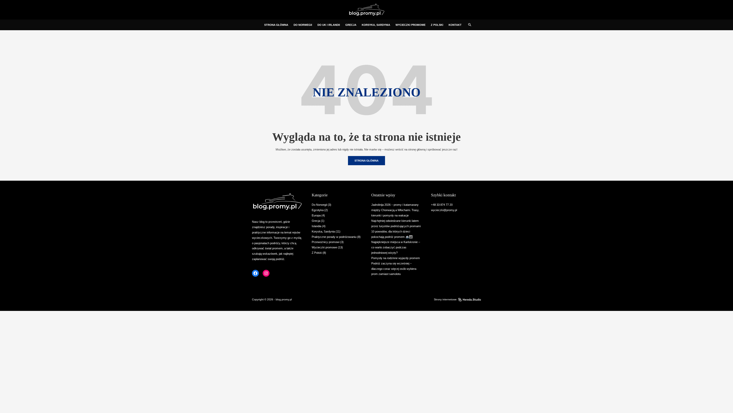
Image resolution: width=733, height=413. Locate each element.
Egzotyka (318, 210)
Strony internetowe (445, 299)
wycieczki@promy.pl (444, 210)
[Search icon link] (469, 25)
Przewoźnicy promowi (325, 242)
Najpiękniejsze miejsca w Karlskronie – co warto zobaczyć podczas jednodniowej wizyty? (395, 247)
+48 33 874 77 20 (442, 204)
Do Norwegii (319, 204)
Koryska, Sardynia (323, 231)
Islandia (316, 226)
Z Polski (317, 252)
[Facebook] (255, 273)
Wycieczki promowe (324, 247)
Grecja (316, 220)
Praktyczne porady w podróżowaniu (334, 236)
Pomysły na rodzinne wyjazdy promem (395, 258)
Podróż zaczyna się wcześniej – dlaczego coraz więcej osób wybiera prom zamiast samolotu (393, 269)
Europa (316, 215)
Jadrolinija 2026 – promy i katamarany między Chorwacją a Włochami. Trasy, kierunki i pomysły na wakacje (395, 210)
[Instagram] (266, 273)
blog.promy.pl (284, 299)
